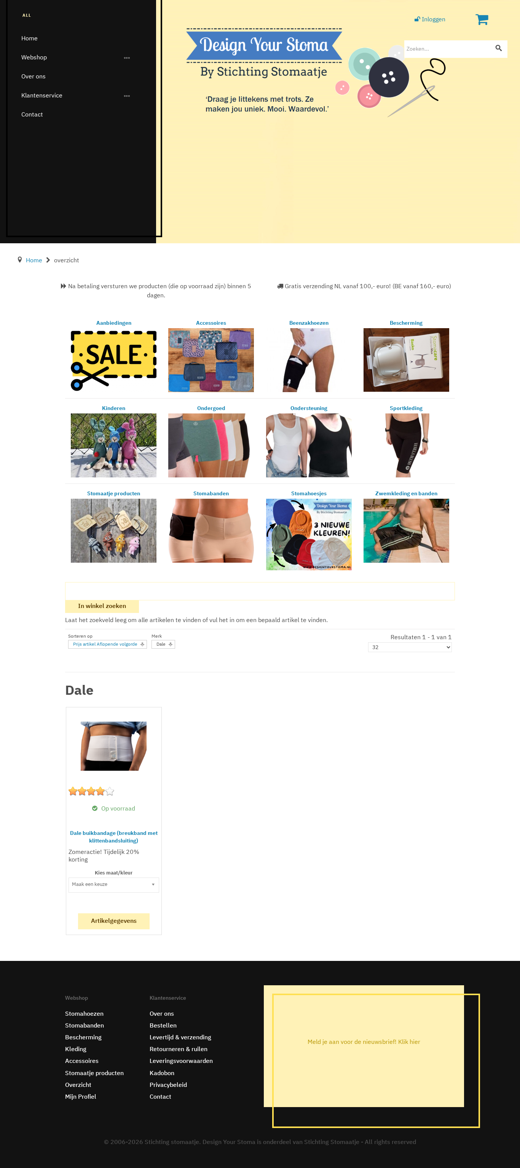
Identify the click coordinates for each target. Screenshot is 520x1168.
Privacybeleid (168, 1085)
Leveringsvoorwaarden (181, 1061)
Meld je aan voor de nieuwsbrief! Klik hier (364, 1042)
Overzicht (78, 1085)
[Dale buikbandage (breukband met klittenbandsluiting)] (114, 746)
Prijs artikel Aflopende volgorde (105, 644)
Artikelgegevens (114, 921)
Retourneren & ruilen (178, 1050)
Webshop (34, 57)
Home (29, 38)
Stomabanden (84, 1026)
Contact (32, 115)
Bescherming (83, 1038)
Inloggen (432, 20)
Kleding (75, 1050)
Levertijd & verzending (180, 1038)
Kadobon (162, 1074)
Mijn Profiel (80, 1097)
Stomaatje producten (94, 1074)
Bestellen (163, 1026)
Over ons (33, 76)
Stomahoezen (84, 1014)
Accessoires (82, 1061)
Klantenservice (41, 96)
